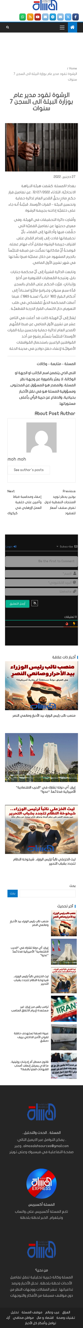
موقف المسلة (32, 1312)
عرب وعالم (52, 1312)
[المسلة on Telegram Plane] (53, 16)
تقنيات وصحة (65, 1317)
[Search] (7, 27)
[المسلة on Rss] (30, 16)
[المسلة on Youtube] (37, 16)
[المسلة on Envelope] (60, 16)
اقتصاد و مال (45, 1317)
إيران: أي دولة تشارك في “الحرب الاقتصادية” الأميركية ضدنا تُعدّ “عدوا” (30, 951)
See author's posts (29, 470)
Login (9, 546)
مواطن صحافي (23, 1317)
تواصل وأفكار (47, 1323)
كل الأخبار (31, 1323)
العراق (66, 1312)
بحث (73, 885)
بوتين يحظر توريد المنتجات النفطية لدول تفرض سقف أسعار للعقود (60, 502)
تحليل (15, 1312)
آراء (8, 1317)
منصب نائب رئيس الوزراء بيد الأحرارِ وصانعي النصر (44, 715)
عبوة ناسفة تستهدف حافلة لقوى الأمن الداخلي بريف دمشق (31, 1037)
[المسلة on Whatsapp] (22, 16)
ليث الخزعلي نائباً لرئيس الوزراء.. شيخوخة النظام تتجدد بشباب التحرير (31, 980)
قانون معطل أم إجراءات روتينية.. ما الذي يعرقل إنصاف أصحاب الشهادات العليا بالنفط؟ (29, 1065)
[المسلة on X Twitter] (68, 16)
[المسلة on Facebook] (75, 16)
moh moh (17, 459)
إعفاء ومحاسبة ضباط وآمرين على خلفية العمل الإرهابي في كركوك (24, 502)
